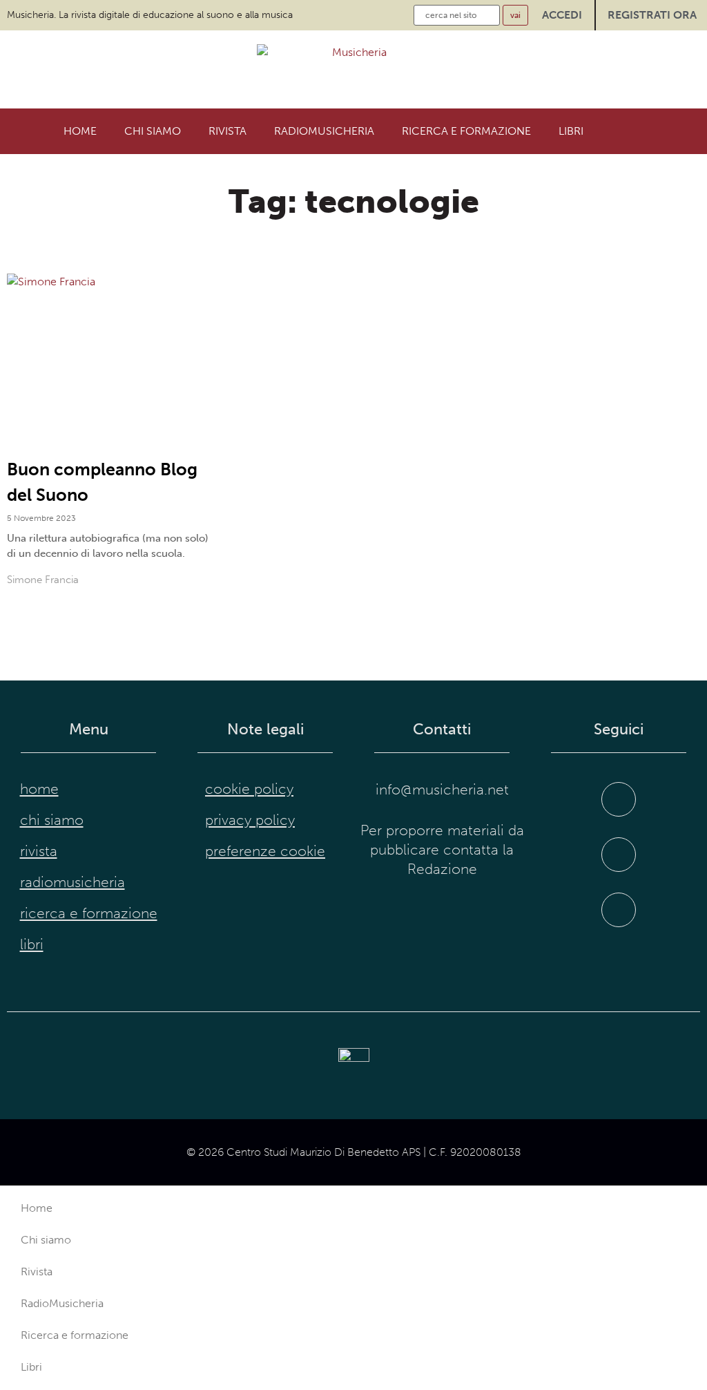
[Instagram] (618, 854)
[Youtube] (618, 910)
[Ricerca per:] (457, 15)
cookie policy (249, 789)
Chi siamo (152, 130)
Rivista (227, 130)
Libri (571, 130)
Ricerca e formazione (466, 130)
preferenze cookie (265, 851)
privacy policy (250, 820)
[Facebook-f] (618, 799)
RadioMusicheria (324, 130)
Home (80, 130)
